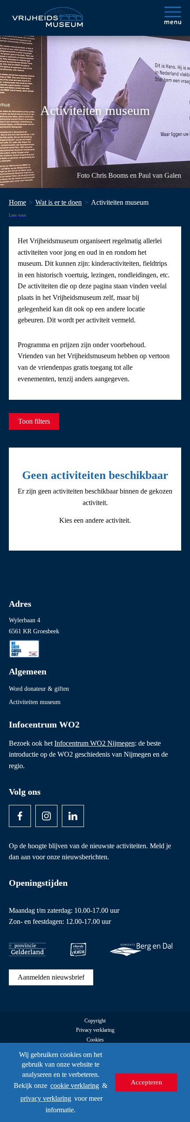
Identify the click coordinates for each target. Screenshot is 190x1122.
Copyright (95, 1021)
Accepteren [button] (146, 1082)
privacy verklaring (45, 1098)
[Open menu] (172, 15)
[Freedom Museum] (47, 13)
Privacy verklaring (95, 1030)
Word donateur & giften (39, 688)
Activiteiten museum (35, 702)
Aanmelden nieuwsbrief (51, 977)
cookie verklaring (74, 1085)
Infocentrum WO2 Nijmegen (94, 743)
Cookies (95, 1040)
